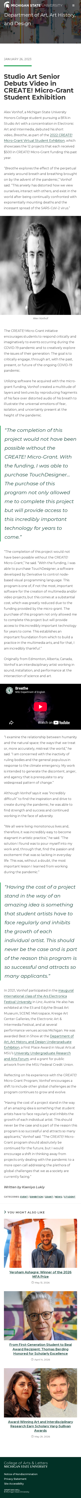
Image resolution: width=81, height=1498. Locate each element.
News (58, 1196)
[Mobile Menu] (73, 5)
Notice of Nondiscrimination (21, 1474)
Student (69, 1196)
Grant (49, 1196)
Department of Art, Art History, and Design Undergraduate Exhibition (39, 1042)
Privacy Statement (15, 1478)
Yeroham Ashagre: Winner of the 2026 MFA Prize (40, 1274)
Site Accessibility (14, 1483)
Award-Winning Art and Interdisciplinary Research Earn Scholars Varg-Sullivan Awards (40, 1426)
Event (24, 1196)
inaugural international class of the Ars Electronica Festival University (39, 996)
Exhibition (36, 1196)
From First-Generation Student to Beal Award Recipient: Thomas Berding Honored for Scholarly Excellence (40, 1349)
